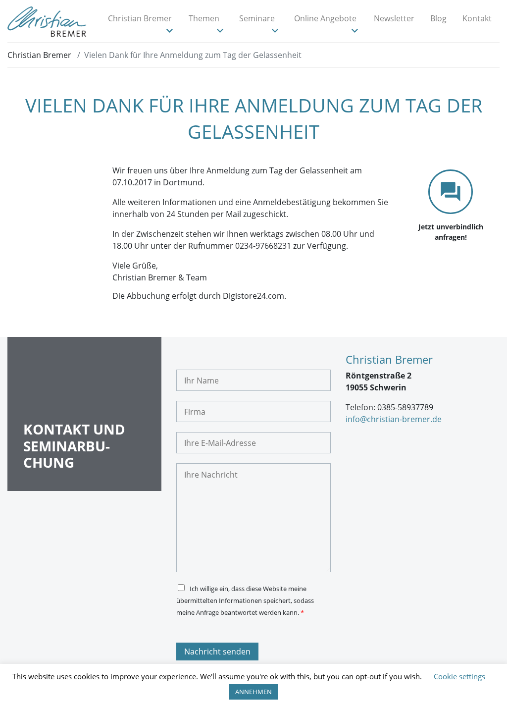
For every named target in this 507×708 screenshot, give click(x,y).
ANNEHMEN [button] (253, 691)
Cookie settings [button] (459, 676)
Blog (438, 18)
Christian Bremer (140, 18)
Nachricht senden (217, 651)
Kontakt (477, 18)
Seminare (257, 18)
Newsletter (394, 18)
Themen (204, 18)
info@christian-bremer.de (394, 419)
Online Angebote (325, 18)
